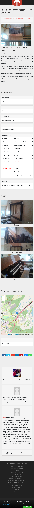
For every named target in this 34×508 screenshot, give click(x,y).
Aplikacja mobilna (17, 487)
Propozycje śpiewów (17, 468)
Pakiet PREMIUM (17, 485)
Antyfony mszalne (17, 476)
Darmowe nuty (17, 474)
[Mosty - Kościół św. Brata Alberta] (17, 313)
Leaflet (9, 334)
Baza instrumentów (17, 466)
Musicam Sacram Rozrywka (17, 478)
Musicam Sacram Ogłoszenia (17, 480)
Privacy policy (6, 504)
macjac (4, 417)
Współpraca (17, 491)
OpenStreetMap (16, 334)
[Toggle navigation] (3, 2)
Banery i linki (17, 489)
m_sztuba (5, 378)
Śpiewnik (17, 470)
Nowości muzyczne (17, 472)
